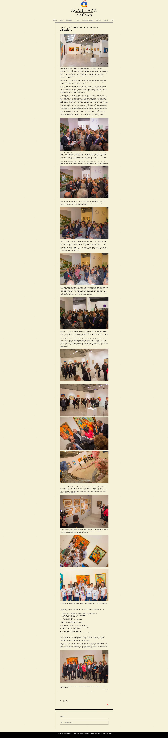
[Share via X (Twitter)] (63, 701)
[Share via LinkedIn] (67, 701)
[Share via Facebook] (60, 701)
